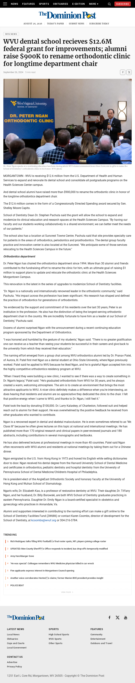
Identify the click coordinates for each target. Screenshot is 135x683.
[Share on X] (129, 72)
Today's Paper (55, 23)
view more (66, 592)
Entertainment (98, 639)
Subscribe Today (99, 23)
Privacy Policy (14, 666)
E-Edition (78, 3)
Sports (44, 3)
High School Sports (59, 634)
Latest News (15, 629)
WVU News (11, 34)
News (14, 3)
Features (28, 3)
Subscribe (122, 4)
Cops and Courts (16, 643)
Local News (13, 634)
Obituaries (60, 3)
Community (96, 634)
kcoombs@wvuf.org (43, 520)
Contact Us (15, 656)
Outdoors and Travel (101, 643)
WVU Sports (55, 639)
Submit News (76, 23)
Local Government (16, 647)
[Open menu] (5, 4)
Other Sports (55, 643)
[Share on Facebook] (122, 72)
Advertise (12, 662)
